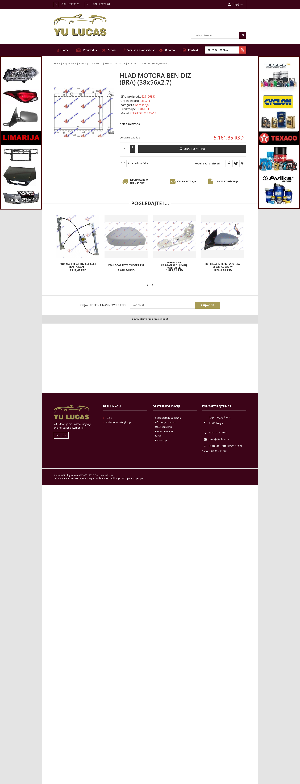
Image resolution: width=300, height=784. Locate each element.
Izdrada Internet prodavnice (67, 478)
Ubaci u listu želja (138, 163)
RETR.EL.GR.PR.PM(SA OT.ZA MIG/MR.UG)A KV (222, 265)
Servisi (111, 50)
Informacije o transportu (139, 181)
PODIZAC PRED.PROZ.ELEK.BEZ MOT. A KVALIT (78, 265)
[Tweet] (235, 163)
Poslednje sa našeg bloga (118, 422)
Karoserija (84, 63)
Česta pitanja (186, 181)
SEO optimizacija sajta (132, 478)
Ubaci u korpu (193, 149)
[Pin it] (242, 163)
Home (65, 50)
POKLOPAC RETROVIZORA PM (126, 265)
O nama (169, 50)
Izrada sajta (88, 478)
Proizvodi (88, 50)
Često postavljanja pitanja (168, 417)
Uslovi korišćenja (227, 181)
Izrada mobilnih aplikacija (107, 478)
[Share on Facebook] (229, 163)
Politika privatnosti (164, 431)
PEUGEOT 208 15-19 (115, 63)
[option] (78, 246)
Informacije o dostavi (165, 422)
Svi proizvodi (69, 63)
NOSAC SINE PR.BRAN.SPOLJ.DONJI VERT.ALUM (174, 265)
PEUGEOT (97, 63)
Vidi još (61, 435)
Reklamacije (161, 440)
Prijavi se (207, 305)
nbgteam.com (73, 475)
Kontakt (193, 50)
